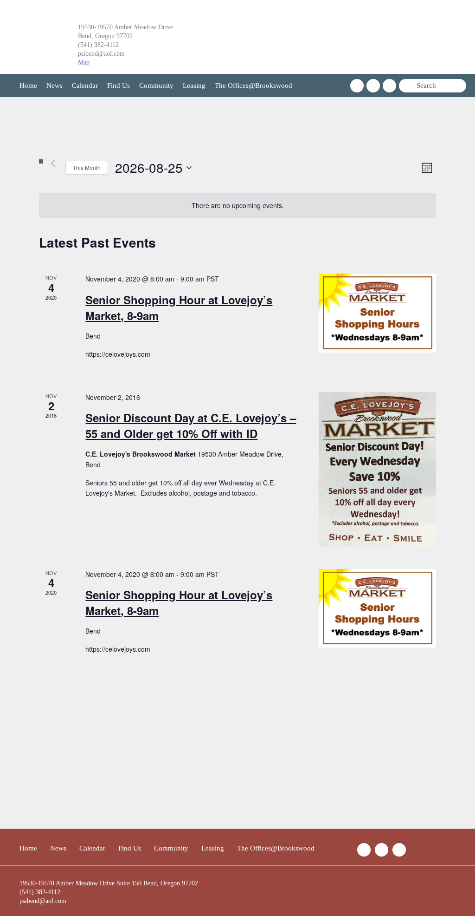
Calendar (85, 85)
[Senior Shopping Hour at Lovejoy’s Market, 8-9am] (377, 313)
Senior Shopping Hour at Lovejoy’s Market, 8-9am (178, 307)
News (54, 85)
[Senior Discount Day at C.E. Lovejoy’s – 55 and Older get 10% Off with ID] (377, 469)
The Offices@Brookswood (253, 85)
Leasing (194, 85)
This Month (87, 167)
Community (156, 85)
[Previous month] (52, 163)
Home (28, 85)
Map (84, 62)
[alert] (237, 205)
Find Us (118, 85)
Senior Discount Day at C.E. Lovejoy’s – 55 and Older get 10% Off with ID (190, 425)
